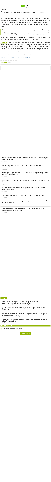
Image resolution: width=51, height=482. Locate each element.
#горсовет (8, 57)
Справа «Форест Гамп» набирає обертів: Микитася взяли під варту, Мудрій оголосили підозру (25, 158)
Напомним (3, 43)
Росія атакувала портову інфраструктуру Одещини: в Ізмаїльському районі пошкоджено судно (25, 202)
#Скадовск (2, 57)
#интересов (27, 57)
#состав (17, 57)
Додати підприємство (25, 333)
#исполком (13, 57)
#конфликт (22, 57)
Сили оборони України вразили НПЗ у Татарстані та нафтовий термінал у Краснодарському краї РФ (24, 173)
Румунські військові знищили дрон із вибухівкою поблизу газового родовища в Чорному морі (22, 166)
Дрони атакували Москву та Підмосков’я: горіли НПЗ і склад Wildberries (24, 195)
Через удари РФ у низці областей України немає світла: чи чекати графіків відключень (25, 181)
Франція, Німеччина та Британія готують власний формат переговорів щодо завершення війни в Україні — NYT (23, 209)
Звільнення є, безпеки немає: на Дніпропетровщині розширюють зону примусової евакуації (23, 188)
